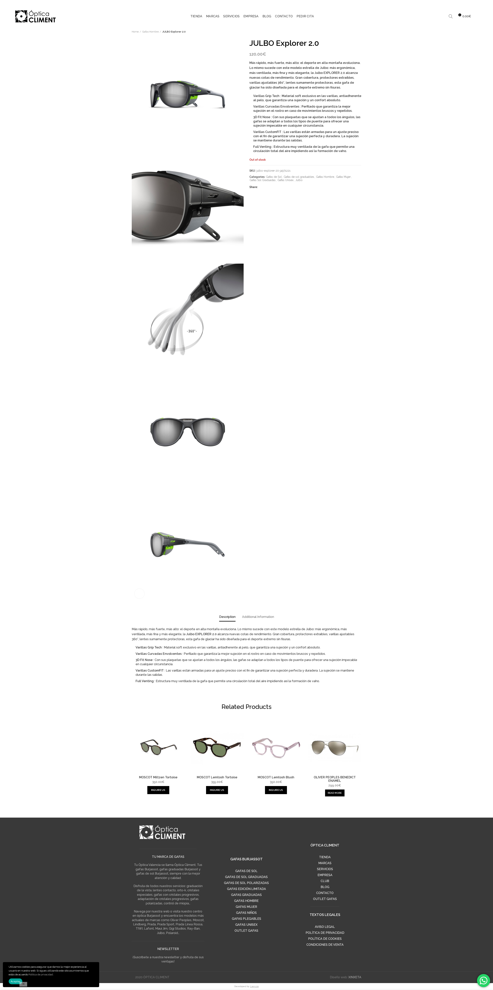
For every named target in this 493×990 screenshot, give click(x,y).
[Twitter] (460, 4)
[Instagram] (467, 4)
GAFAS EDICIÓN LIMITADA (246, 889)
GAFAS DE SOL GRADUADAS (246, 877)
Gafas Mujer (343, 176)
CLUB (325, 881)
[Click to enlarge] (139, 593)
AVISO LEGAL (325, 927)
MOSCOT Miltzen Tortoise (158, 777)
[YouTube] (475, 4)
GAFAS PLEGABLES (246, 919)
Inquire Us (158, 790)
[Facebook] (453, 4)
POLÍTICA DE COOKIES (325, 939)
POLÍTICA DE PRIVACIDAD (325, 933)
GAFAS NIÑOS (246, 913)
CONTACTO (325, 893)
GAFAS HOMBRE (246, 901)
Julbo (299, 180)
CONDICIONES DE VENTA (325, 945)
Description (227, 617)
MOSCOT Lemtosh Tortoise (217, 777)
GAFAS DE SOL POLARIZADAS (246, 883)
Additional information (258, 617)
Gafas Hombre (150, 31)
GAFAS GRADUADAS (246, 895)
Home (135, 31)
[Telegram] (276, 187)
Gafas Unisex (285, 180)
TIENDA (325, 857)
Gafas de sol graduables (299, 176)
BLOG (325, 887)
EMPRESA (325, 875)
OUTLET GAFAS (246, 930)
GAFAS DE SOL (246, 871)
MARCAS (324, 863)
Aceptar (15, 981)
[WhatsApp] (271, 187)
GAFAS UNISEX (246, 925)
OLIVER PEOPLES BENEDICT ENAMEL (335, 779)
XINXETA (354, 977)
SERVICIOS (325, 869)
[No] (23, 984)
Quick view (182, 727)
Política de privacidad (41, 974)
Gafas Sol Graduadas (263, 180)
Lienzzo (254, 986)
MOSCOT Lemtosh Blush (276, 777)
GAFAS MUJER (246, 907)
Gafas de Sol (274, 176)
